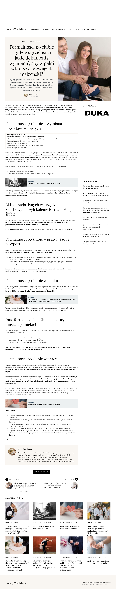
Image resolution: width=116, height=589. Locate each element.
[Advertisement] (58, 12)
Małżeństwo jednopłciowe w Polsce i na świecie (44, 527)
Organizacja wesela (22, 491)
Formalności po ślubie (30, 41)
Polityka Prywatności (105, 582)
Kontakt (84, 582)
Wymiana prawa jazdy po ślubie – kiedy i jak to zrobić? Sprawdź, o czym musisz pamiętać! (39, 428)
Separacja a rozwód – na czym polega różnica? (70, 527)
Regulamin (96, 582)
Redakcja (90, 582)
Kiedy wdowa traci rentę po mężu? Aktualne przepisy (98, 562)
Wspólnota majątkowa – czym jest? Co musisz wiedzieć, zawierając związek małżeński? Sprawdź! (41, 431)
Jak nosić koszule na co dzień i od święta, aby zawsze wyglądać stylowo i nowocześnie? (96, 227)
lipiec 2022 (14, 440)
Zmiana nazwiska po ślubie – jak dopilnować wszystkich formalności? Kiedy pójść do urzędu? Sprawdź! (17, 529)
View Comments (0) (41, 471)
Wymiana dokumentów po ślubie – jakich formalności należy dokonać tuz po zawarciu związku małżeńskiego (71, 565)
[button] (110, 29)
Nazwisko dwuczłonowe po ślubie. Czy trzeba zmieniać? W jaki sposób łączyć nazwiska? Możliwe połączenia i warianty (17, 565)
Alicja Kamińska (33, 94)
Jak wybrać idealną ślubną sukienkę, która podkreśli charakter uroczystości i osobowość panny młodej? (96, 210)
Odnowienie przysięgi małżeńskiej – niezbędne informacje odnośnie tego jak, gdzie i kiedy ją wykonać (44, 564)
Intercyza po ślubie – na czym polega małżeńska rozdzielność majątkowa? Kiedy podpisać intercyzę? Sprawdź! (97, 531)
